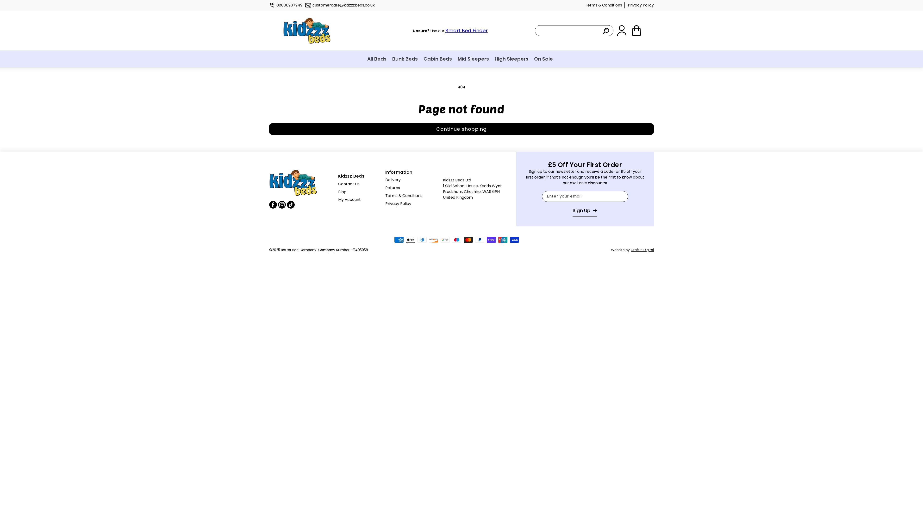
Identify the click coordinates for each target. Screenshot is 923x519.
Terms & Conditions (603, 5)
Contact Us (349, 184)
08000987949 (289, 5)
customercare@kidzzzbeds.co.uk (343, 5)
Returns (392, 188)
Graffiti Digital (642, 249)
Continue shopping (461, 129)
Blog (342, 192)
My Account (349, 199)
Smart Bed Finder (466, 30)
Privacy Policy (641, 5)
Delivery (393, 180)
